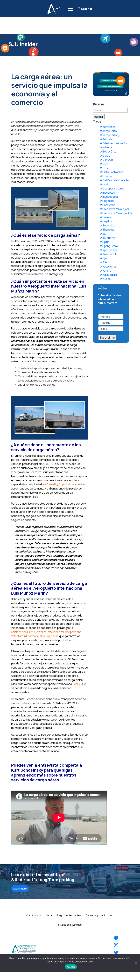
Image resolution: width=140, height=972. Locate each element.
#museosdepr (109, 197)
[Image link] (24, 949)
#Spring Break (109, 246)
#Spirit (104, 242)
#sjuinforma (107, 238)
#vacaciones (108, 266)
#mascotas (107, 192)
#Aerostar (107, 139)
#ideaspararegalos (112, 188)
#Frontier (106, 176)
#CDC (104, 164)
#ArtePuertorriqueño (113, 143)
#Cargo (105, 155)
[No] (135, 963)
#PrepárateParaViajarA (114, 209)
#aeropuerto (108, 131)
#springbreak (108, 250)
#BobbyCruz (108, 151)
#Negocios (107, 201)
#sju (103, 234)
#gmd (104, 184)
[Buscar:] (110, 110)
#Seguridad (107, 225)
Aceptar (71, 966)
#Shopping (107, 229)
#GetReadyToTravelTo (114, 180)
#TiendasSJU (108, 254)
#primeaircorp (109, 217)
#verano (105, 270)
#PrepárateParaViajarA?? (116, 213)
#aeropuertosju (110, 135)
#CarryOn (106, 160)
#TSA (104, 262)
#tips (103, 258)
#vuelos (105, 279)
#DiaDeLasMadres (112, 172)
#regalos (106, 221)
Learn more (20, 888)
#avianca (106, 147)
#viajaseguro (108, 275)
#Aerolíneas (108, 127)
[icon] (116, 937)
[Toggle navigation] (70, 9)
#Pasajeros (107, 205)
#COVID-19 (107, 168)
